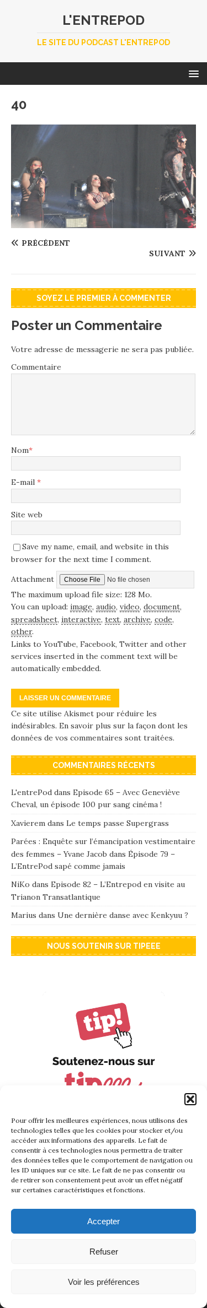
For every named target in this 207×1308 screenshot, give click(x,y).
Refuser (103, 1251)
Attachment (33, 578)
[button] (190, 1099)
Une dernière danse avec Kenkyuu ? (122, 915)
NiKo (20, 884)
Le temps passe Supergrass (117, 823)
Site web (27, 515)
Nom (20, 450)
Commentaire (36, 367)
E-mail (24, 482)
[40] (103, 221)
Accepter (103, 1221)
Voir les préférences (104, 1282)
